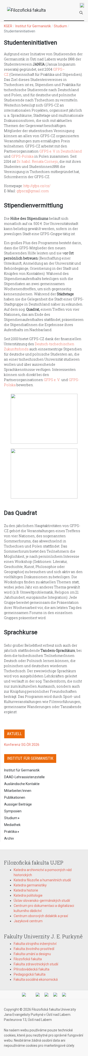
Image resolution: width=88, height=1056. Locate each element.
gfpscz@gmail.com (33, 191)
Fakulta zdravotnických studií (36, 964)
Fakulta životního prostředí (34, 949)
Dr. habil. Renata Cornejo (37, 161)
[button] (24, 818)
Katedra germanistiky (30, 885)
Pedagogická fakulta (29, 974)
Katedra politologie (28, 895)
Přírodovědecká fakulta (31, 969)
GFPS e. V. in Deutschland (60, 151)
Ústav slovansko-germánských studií (42, 900)
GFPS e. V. (52, 379)
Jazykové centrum (28, 921)
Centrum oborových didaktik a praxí (41, 916)
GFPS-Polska (22, 156)
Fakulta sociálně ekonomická (36, 979)
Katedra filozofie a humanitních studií (42, 880)
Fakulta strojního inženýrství (35, 944)
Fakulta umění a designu (32, 954)
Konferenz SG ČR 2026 (21, 745)
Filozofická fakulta (28, 959)
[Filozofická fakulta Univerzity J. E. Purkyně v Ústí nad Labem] (26, 10)
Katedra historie (26, 890)
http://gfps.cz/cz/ (36, 185)
